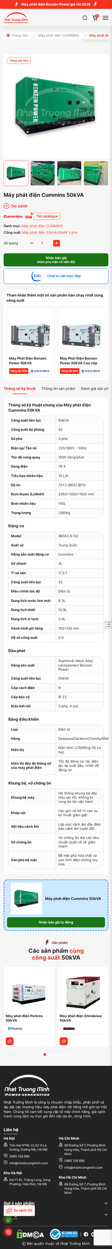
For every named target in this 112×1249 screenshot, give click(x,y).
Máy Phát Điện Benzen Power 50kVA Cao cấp (78, 360)
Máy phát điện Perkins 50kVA (24, 1018)
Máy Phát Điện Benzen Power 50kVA (27, 360)
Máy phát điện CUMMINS (58, 35)
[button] (45, 1054)
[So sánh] (10, 1041)
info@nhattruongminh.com (28, 1163)
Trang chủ (20, 35)
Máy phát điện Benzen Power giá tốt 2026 (56, 4)
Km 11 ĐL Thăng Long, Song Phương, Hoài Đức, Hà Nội (29, 1182)
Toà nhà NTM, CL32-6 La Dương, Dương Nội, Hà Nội (28, 1147)
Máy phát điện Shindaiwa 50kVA (81, 1018)
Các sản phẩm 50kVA (56, 954)
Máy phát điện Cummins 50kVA (73, 898)
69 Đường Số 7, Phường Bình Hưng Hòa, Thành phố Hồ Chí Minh (85, 1150)
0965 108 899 (19, 1156)
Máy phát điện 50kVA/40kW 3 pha (49, 232)
